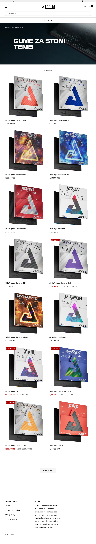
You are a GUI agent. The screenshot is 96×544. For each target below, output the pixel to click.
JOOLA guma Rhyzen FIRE (15, 177)
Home (7, 30)
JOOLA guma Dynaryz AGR (15, 122)
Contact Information (12, 512)
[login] (85, 9)
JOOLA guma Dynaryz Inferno (16, 339)
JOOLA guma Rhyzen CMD (60, 393)
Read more (48, 473)
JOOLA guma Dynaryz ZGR (15, 448)
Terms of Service (11, 521)
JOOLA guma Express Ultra (15, 231)
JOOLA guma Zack (12, 393)
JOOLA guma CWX (56, 448)
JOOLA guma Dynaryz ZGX (15, 285)
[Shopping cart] (90, 9)
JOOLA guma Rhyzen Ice (59, 177)
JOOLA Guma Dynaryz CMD (60, 285)
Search (7, 508)
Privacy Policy (10, 517)
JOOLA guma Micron (57, 339)
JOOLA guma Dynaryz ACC (60, 122)
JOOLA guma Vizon (57, 231)
